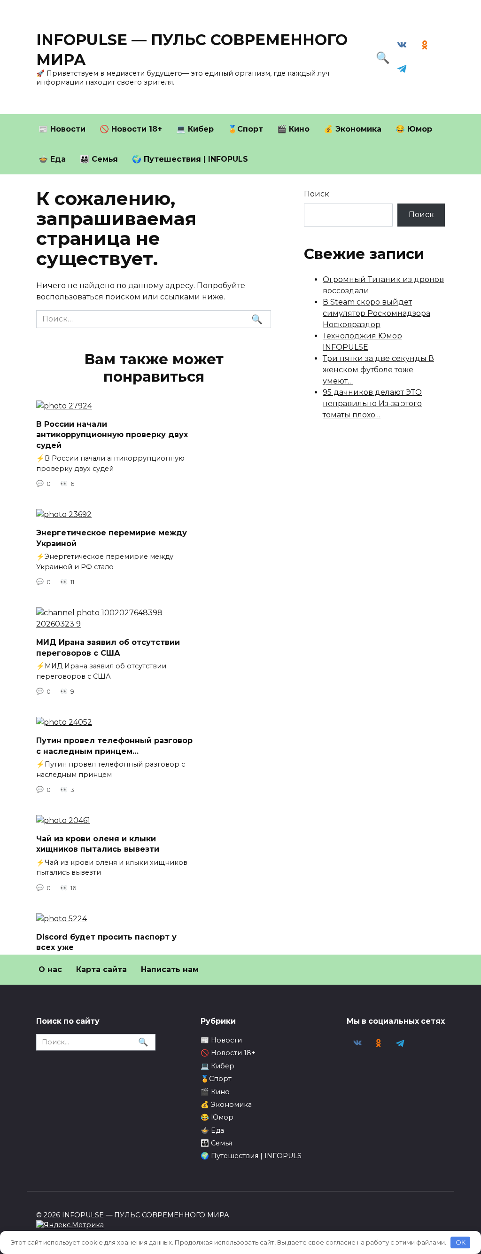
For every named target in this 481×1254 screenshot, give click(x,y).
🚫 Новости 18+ (131, 129)
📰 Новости (62, 129)
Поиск (316, 193)
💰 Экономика (352, 129)
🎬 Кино (293, 129)
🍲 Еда (52, 159)
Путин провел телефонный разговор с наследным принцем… (114, 745)
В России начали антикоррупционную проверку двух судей (112, 435)
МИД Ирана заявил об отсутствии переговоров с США (108, 647)
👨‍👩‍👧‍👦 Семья (99, 159)
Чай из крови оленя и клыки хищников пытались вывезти (97, 844)
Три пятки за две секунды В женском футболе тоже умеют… (378, 369)
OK (460, 1242)
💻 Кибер (195, 129)
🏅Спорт (245, 129)
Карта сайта (101, 969)
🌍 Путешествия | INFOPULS (190, 159)
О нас (50, 969)
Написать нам (170, 969)
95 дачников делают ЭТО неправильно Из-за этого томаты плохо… (372, 403)
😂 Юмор (414, 129)
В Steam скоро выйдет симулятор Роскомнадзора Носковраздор (376, 313)
